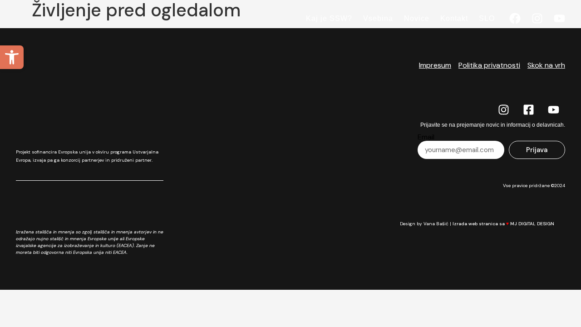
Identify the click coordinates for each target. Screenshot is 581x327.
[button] (12, 57)
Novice (416, 18)
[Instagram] (537, 18)
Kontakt (454, 18)
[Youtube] (559, 18)
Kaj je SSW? (329, 18)
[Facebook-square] (528, 109)
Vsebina (378, 18)
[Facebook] (515, 18)
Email (426, 137)
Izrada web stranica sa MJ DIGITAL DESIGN (504, 224)
